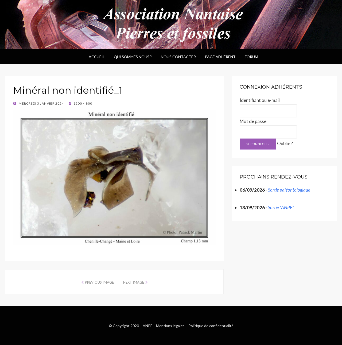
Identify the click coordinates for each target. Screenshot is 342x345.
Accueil (97, 56)
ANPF (147, 325)
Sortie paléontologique (289, 190)
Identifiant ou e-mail (260, 100)
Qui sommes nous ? (133, 56)
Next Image (133, 282)
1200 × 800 (82, 103)
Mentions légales (170, 325)
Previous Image (99, 282)
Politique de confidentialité (211, 325)
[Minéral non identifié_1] (114, 177)
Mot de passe (253, 121)
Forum (251, 56)
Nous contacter (178, 56)
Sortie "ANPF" (281, 207)
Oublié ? (285, 143)
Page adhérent (220, 56)
